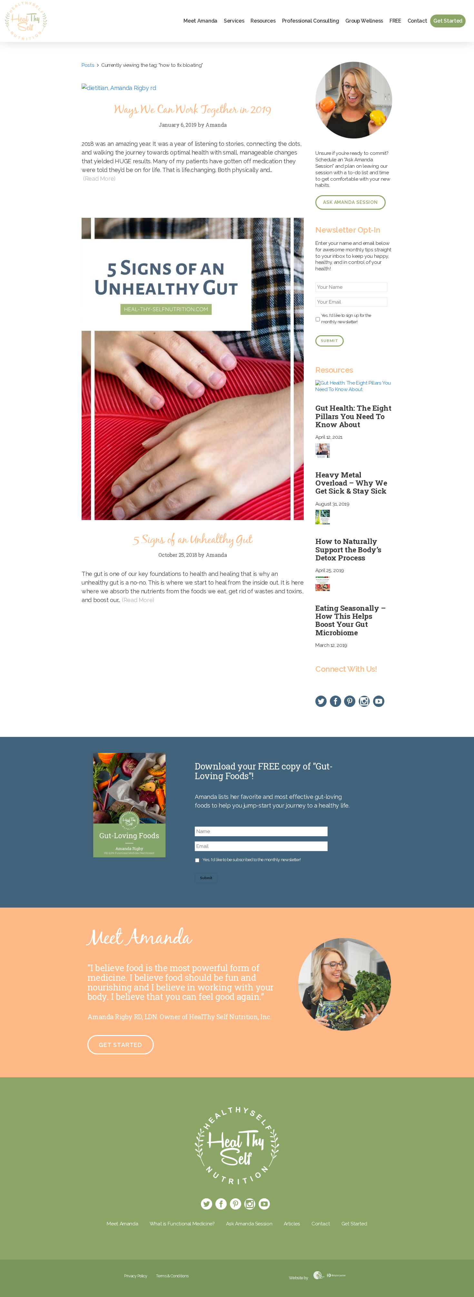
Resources (263, 21)
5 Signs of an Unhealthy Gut (192, 540)
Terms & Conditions (172, 1275)
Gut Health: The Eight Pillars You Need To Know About (353, 416)
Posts (88, 65)
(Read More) (99, 178)
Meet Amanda (200, 21)
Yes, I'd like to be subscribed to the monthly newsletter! (251, 859)
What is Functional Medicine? (182, 1224)
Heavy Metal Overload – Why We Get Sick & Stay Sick (351, 483)
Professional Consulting (310, 21)
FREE (395, 21)
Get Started (447, 21)
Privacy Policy (135, 1275)
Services (234, 21)
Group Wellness (364, 21)
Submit (329, 340)
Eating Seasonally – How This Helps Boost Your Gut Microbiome (350, 620)
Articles (292, 1224)
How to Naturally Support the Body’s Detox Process (348, 549)
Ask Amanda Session (350, 202)
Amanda (216, 124)
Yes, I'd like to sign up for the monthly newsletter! (346, 318)
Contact (417, 21)
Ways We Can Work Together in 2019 (192, 110)
